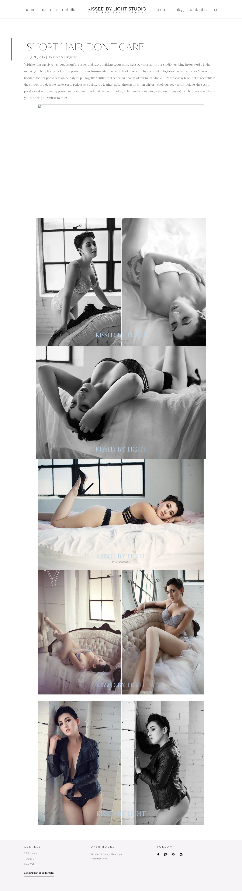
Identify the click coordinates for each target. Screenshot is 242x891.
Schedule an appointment (39, 872)
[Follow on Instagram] (166, 855)
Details (68, 10)
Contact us (199, 10)
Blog (179, 10)
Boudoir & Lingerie (62, 57)
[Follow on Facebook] (158, 855)
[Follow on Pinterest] (173, 855)
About (161, 10)
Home (30, 10)
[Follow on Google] (181, 855)
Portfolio (48, 10)
